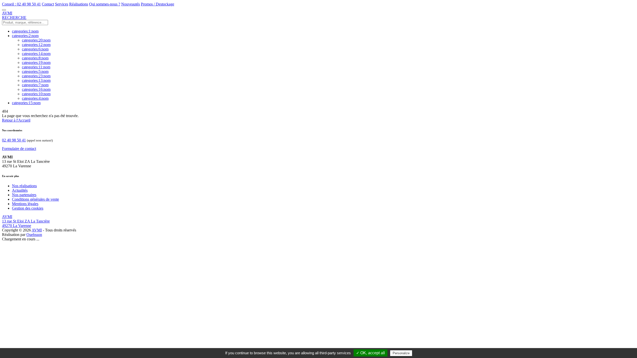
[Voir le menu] (4, 10)
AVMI (37, 230)
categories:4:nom (35, 98)
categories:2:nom (25, 36)
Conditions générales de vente (35, 199)
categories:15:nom (26, 103)
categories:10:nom (36, 94)
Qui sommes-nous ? (104, 4)
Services (61, 4)
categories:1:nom (25, 31)
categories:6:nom (35, 49)
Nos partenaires (24, 195)
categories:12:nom (36, 45)
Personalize (401, 353)
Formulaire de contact (19, 148)
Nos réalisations (24, 186)
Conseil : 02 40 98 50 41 (21, 4)
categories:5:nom (35, 71)
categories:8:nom (35, 58)
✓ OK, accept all (370, 353)
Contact (48, 4)
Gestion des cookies (27, 208)
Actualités (20, 190)
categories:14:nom (36, 53)
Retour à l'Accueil (16, 120)
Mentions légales (25, 204)
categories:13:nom (36, 80)
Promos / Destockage (157, 4)
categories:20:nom (36, 40)
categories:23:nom (36, 76)
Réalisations (78, 4)
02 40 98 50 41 (14, 140)
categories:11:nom (36, 67)
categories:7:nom (35, 85)
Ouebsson (34, 234)
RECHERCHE (14, 17)
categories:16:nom (36, 89)
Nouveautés (130, 4)
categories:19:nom (36, 62)
